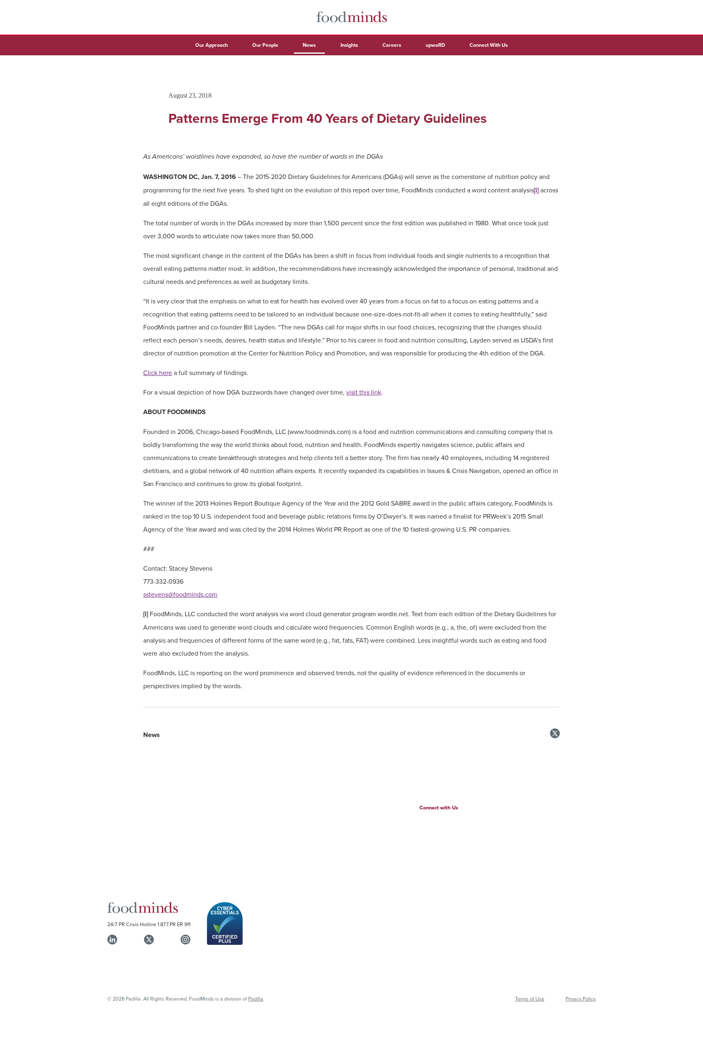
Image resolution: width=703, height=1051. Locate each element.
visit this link (363, 392)
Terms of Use (529, 998)
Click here (157, 372)
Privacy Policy (580, 998)
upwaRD (435, 45)
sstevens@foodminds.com (180, 594)
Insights (349, 45)
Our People (265, 45)
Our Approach (211, 45)
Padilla (255, 998)
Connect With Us (488, 45)
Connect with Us (438, 807)
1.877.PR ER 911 (173, 924)
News (309, 45)
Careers (391, 45)
